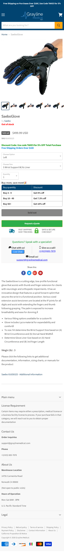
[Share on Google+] (35, 273)
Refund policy (21, 527)
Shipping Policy (52, 527)
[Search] (59, 25)
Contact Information (37, 530)
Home (4, 34)
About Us (52, 530)
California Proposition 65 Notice (14, 533)
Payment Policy (7, 530)
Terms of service (36, 527)
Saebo (7, 121)
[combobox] (28, 25)
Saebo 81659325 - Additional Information (21, 374)
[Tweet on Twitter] (29, 273)
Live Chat (17, 252)
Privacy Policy (7, 527)
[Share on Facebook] (23, 273)
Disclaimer (21, 530)
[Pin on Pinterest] (40, 273)
